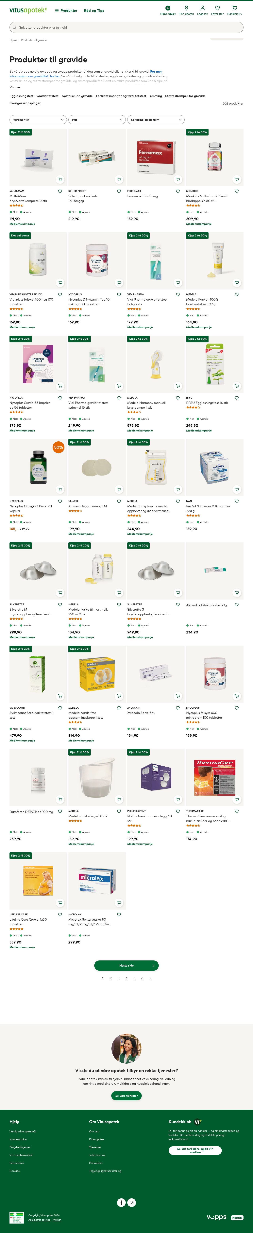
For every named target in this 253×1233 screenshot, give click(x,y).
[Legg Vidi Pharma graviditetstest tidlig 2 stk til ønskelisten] (178, 294)
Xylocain (133, 707)
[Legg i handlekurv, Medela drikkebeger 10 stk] (119, 799)
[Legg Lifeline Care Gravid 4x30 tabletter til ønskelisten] (60, 914)
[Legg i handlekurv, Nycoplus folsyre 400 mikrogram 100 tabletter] (236, 696)
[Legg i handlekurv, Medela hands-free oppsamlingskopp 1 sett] (119, 696)
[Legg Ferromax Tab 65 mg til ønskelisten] (178, 191)
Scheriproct (77, 190)
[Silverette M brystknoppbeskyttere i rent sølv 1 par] (38, 571)
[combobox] (126, 27)
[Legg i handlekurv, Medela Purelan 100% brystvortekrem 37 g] (236, 282)
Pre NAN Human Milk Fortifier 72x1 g (208, 508)
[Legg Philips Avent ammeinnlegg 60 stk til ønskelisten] (178, 811)
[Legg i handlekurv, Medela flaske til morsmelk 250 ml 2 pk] (119, 592)
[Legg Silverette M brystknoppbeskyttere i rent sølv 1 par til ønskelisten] (60, 604)
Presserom (95, 1163)
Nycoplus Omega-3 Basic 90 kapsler (30, 508)
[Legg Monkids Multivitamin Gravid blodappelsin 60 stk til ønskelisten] (236, 191)
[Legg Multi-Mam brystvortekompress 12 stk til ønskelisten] (60, 191)
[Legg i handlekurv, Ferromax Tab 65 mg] (178, 179)
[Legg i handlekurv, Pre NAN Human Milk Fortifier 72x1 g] (236, 489)
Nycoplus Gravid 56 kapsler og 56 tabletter (29, 405)
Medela (191, 294)
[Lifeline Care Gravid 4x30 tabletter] (38, 881)
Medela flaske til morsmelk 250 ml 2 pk (88, 611)
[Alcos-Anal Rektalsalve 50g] (215, 571)
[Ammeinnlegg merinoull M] (97, 467)
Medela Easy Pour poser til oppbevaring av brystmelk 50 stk (149, 508)
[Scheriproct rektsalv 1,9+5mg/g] (97, 157)
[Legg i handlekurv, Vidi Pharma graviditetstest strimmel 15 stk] (119, 386)
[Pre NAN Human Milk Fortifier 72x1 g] (215, 467)
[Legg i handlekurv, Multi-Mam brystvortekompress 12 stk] (60, 179)
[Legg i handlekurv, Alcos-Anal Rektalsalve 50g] (236, 592)
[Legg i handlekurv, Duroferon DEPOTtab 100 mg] (60, 799)
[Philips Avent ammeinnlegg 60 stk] (156, 777)
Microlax (75, 914)
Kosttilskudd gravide (77, 96)
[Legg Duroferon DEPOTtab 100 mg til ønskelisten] (60, 811)
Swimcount (17, 707)
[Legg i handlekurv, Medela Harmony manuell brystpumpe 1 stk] (178, 386)
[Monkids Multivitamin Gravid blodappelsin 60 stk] (215, 157)
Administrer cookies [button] (39, 1219)
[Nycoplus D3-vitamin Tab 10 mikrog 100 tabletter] (97, 261)
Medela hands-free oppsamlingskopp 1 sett (85, 715)
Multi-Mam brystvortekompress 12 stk (28, 198)
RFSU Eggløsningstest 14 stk (207, 403)
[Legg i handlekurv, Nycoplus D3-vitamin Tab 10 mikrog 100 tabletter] (119, 282)
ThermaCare (195, 811)
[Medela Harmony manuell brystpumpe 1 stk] (156, 364)
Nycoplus (75, 294)
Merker (57, 1219)
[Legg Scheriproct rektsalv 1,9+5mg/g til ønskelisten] (119, 191)
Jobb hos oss (97, 1155)
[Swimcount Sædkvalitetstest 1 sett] (38, 674)
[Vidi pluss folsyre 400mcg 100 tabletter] (38, 261)
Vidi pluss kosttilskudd (25, 294)
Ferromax (134, 190)
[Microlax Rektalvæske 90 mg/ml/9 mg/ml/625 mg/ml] (97, 881)
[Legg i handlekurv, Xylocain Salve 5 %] (178, 696)
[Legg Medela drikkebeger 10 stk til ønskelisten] (119, 811)
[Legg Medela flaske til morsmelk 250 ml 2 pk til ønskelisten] (119, 604)
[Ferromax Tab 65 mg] (156, 157)
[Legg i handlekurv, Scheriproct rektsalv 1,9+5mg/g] (119, 179)
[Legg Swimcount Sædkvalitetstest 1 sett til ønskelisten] (60, 708)
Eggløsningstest (21, 96)
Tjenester (95, 1147)
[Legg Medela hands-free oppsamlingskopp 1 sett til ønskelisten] (119, 708)
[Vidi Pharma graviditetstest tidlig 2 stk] (156, 261)
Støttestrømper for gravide (185, 96)
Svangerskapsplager (25, 103)
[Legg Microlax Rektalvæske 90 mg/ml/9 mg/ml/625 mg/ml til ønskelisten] (119, 914)
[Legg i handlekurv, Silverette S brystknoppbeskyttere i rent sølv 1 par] (178, 592)
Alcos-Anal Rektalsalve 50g (206, 605)
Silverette (16, 604)
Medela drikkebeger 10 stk (88, 816)
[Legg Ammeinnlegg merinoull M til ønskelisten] (119, 501)
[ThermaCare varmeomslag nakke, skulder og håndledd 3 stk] (215, 777)
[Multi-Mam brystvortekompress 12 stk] (38, 157)
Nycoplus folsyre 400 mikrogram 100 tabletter (204, 715)
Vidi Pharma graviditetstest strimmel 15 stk (88, 405)
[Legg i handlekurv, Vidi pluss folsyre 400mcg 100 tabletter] (60, 282)
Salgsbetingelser (19, 1147)
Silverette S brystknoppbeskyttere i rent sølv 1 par (147, 611)
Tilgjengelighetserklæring (105, 1171)
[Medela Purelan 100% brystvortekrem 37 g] (215, 261)
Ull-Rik (73, 501)
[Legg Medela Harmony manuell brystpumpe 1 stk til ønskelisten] (178, 398)
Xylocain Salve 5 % (141, 713)
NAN (190, 501)
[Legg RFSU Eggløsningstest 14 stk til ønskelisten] (236, 398)
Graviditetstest (48, 96)
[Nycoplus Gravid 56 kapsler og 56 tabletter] (38, 364)
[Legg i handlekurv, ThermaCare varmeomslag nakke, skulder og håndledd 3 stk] (236, 799)
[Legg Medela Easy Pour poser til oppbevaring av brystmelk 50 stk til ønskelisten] (178, 501)
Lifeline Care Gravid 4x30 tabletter (28, 921)
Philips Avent (136, 811)
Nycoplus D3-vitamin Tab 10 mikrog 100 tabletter (89, 301)
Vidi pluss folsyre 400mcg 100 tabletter (31, 301)
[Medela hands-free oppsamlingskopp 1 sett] (97, 674)
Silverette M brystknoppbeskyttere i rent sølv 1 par (29, 611)
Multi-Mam (16, 190)
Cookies (14, 1171)
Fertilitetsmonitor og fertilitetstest (121, 96)
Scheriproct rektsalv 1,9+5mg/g (82, 198)
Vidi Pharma (135, 294)
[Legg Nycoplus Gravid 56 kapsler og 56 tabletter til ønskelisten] (60, 398)
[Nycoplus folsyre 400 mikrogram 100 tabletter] (215, 674)
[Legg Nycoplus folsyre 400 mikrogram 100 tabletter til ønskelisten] (236, 708)
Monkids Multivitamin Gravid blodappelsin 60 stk (207, 198)
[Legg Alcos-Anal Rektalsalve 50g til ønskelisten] (236, 604)
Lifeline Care (18, 914)
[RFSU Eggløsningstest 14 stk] (215, 364)
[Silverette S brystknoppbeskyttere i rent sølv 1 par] (156, 571)
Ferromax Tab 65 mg (142, 196)
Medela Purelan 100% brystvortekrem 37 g (202, 301)
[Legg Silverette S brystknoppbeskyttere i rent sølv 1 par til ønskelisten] (178, 604)
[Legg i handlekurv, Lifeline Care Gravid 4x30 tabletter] (60, 903)
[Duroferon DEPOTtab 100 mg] (38, 777)
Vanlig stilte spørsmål (22, 1131)
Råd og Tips (94, 10)
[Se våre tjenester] (126, 1049)
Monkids (192, 190)
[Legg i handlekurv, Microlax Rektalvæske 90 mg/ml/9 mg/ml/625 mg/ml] (119, 903)
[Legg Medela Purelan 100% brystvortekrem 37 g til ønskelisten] (236, 294)
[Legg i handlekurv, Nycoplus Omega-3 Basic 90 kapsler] (60, 489)
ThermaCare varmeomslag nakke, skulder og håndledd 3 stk (207, 818)
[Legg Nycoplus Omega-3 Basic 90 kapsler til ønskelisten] (60, 501)
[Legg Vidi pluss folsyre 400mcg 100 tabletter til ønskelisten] (60, 294)
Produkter (68, 10)
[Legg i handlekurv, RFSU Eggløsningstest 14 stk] (236, 386)
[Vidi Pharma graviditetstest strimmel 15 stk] (97, 364)
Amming (155, 96)
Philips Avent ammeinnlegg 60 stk (149, 818)
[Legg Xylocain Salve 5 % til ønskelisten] (178, 708)
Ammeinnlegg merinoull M (87, 506)
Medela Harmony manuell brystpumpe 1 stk (146, 405)
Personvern (16, 1163)
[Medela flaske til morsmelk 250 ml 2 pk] (97, 571)
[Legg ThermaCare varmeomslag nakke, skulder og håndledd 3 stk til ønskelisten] (236, 811)
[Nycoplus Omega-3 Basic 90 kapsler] (38, 467)
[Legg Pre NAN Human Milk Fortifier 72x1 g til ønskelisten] (236, 501)
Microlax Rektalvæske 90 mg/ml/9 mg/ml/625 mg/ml (89, 921)
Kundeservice (18, 1139)
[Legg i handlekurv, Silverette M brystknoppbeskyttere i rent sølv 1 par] (60, 592)
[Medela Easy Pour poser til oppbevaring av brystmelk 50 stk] (156, 467)
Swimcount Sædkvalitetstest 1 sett (31, 715)
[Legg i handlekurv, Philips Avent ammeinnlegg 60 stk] (178, 799)
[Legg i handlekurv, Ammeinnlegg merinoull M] (119, 489)
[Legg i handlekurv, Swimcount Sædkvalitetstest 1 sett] (60, 696)
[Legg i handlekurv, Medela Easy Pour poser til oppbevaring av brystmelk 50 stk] (178, 489)
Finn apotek (96, 1139)
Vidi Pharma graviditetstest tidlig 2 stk (147, 301)
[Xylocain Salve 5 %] (156, 674)
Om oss (94, 1131)
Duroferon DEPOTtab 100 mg (31, 812)
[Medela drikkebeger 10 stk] (97, 777)
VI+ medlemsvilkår (21, 1155)
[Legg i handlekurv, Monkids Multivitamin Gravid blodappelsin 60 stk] (236, 179)
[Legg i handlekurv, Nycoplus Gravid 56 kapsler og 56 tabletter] (60, 386)
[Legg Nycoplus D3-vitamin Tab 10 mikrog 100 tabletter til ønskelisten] (119, 294)
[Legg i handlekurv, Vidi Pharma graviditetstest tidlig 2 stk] (178, 282)
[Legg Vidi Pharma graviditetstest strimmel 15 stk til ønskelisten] (119, 398)
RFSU (190, 397)
